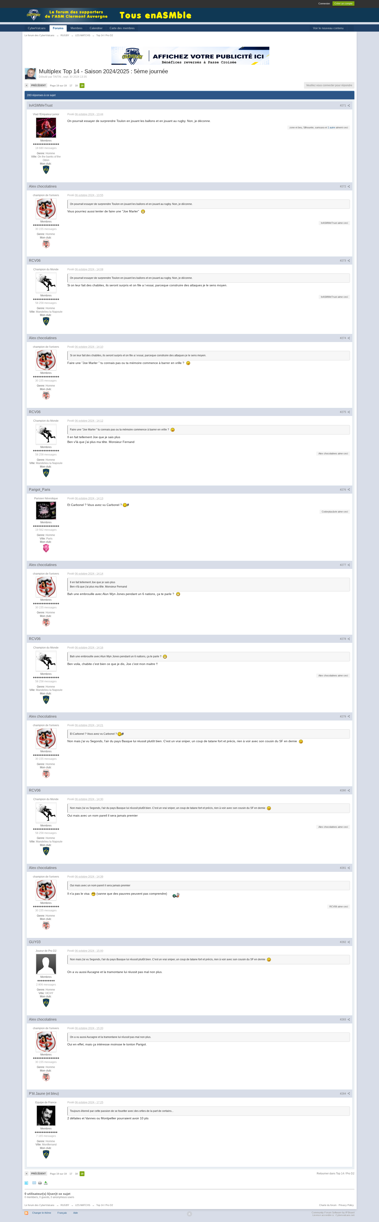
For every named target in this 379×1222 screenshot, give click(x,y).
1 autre (331, 127)
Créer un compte (343, 3)
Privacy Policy (346, 1205)
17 (71, 85)
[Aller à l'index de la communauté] (68, 14)
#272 (343, 186)
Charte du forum (327, 1205)
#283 (343, 1019)
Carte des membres (122, 28)
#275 (343, 412)
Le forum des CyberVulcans (39, 1205)
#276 (343, 489)
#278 (343, 638)
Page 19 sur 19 (58, 85)
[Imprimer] (40, 1182)
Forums (58, 28)
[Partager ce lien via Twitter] (26, 1182)
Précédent (38, 85)
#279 (343, 716)
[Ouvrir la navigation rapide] (350, 28)
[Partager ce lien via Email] (34, 1182)
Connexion (324, 3)
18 (76, 85)
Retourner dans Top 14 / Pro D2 (335, 1173)
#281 (343, 867)
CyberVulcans (37, 28)
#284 (343, 1093)
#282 (343, 942)
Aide (75, 1212)
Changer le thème (41, 1212)
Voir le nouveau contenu (328, 28)
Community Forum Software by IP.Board (333, 1212)
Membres (76, 28)
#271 (343, 105)
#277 (343, 564)
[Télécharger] (45, 1182)
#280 (343, 790)
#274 (343, 338)
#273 (343, 260)
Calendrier (96, 28)
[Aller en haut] (189, 1214)
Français (62, 1212)
